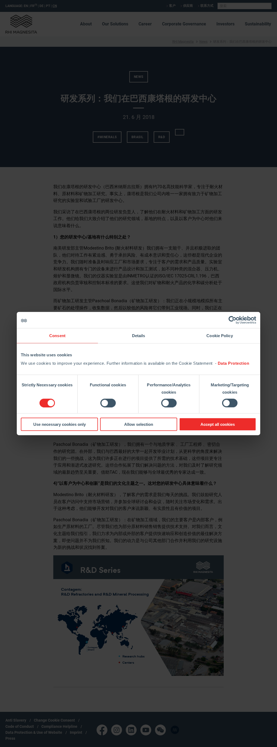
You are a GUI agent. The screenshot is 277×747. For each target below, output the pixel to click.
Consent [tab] (57, 335)
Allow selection (138, 424)
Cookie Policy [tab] (219, 335)
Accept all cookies (217, 424)
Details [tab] (138, 335)
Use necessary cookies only (59, 424)
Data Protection (233, 363)
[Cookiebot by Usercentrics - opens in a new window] (232, 320)
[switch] (108, 403)
